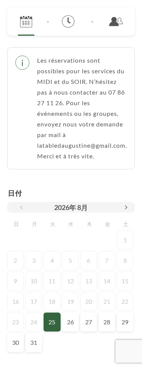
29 (125, 321)
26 (70, 321)
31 (33, 342)
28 (106, 321)
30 (15, 342)
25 (51, 321)
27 (88, 321)
